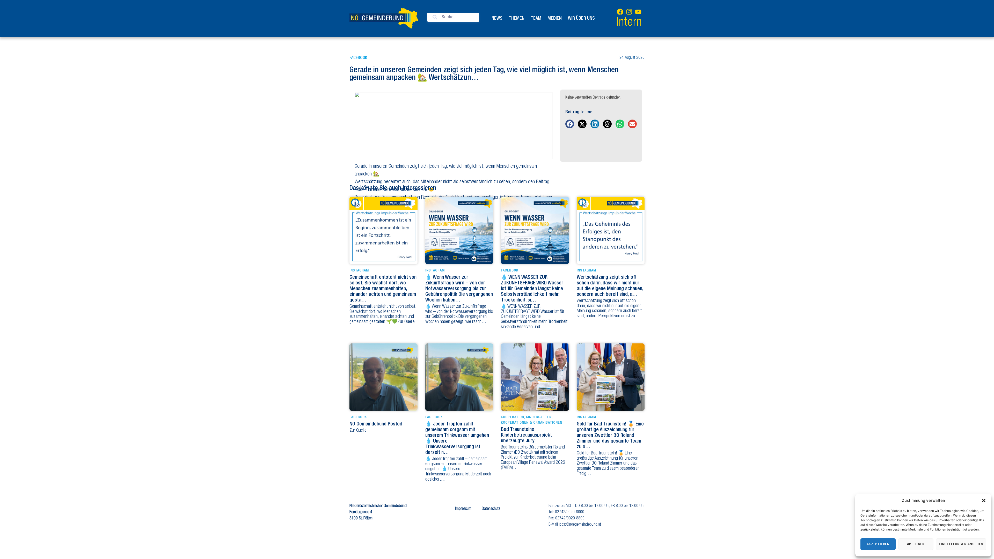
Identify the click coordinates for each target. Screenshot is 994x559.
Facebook (358, 58)
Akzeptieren (878, 544)
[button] (983, 500)
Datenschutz (491, 509)
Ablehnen (916, 544)
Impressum (463, 509)
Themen (516, 18)
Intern (629, 23)
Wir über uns (581, 18)
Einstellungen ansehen (961, 544)
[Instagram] (629, 12)
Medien (554, 18)
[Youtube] (638, 12)
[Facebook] (620, 12)
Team (536, 18)
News (497, 18)
